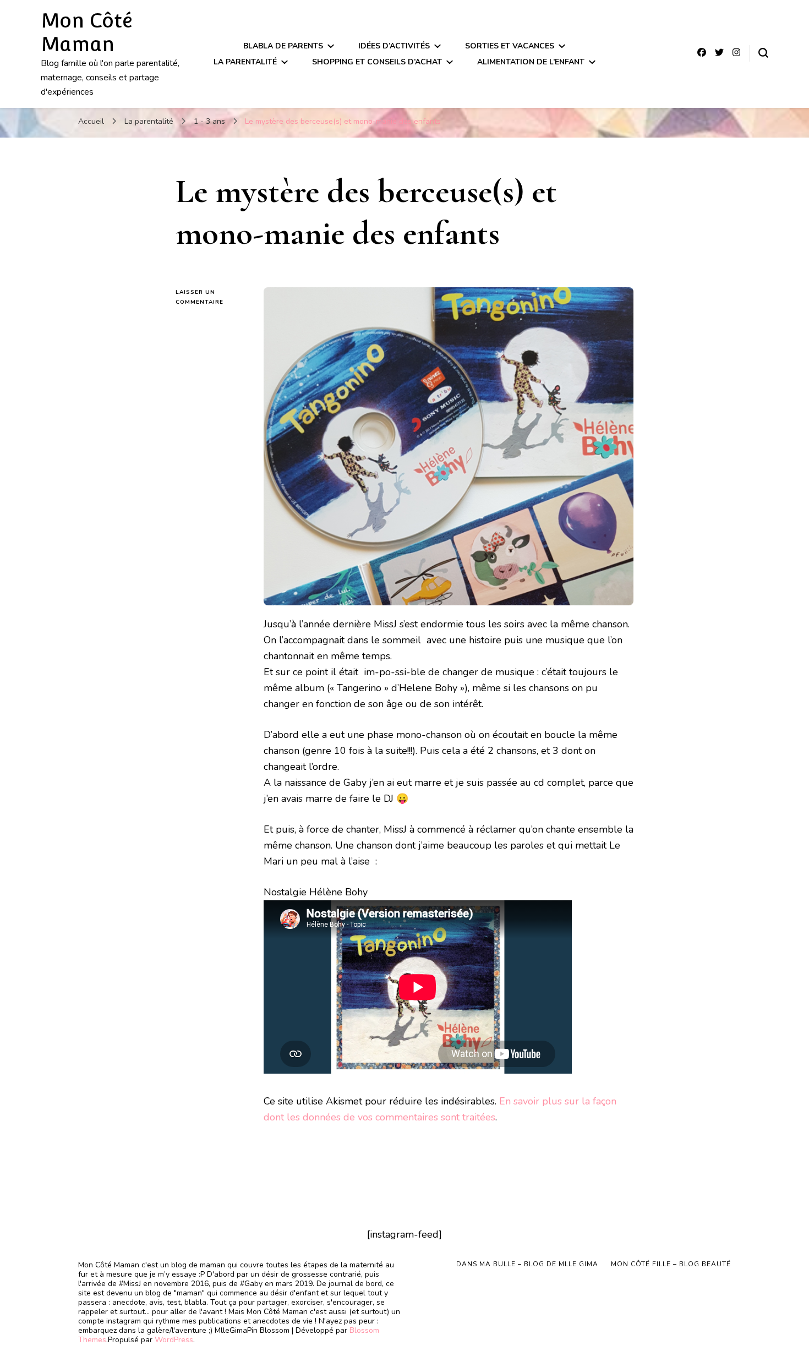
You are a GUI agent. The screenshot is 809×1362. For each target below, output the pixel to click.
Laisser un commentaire (211, 297)
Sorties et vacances (509, 46)
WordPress (174, 1339)
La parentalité (245, 62)
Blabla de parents (283, 46)
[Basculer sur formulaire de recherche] (763, 53)
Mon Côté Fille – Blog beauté (671, 1264)
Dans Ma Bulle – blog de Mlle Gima (527, 1264)
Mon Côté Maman (87, 32)
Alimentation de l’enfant (530, 62)
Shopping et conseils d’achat (377, 62)
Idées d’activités (394, 46)
